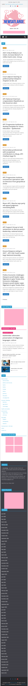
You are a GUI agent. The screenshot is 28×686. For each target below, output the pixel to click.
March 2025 (4, 555)
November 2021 (4, 664)
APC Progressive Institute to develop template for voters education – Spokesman (13, 126)
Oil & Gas (5, 415)
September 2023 (5, 604)
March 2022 (4, 653)
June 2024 (3, 579)
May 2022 (3, 648)
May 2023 (3, 615)
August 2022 (4, 640)
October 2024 (4, 568)
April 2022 (3, 651)
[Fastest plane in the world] (5, 369)
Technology (5, 406)
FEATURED (3, 417)
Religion (4, 419)
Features (5, 423)
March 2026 (4, 522)
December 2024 (4, 563)
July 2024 (3, 576)
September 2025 (5, 538)
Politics (4, 71)
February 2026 (4, 524)
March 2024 (4, 587)
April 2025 (3, 552)
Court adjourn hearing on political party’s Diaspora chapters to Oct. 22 (12, 79)
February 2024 (4, 590)
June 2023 (3, 612)
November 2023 (4, 598)
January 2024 (4, 593)
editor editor (12, 50)
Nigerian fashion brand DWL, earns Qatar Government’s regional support (11, 355)
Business (5, 402)
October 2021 (4, 667)
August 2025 (4, 541)
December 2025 (4, 530)
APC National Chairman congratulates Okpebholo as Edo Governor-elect (13, 101)
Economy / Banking (5, 400)
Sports (4, 385)
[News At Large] (3, 36)
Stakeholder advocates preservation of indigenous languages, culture (13, 337)
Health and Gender (5, 409)
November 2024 (4, 566)
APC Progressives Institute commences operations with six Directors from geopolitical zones (14, 180)
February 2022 (4, 656)
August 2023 (4, 607)
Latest (2, 428)
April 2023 (3, 618)
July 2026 (3, 513)
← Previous (4, 299)
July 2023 (3, 609)
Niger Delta (5, 412)
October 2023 (4, 601)
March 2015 (4, 673)
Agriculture (5, 404)
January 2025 (4, 560)
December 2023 (4, 596)
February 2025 (4, 557)
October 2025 (4, 535)
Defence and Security (7, 382)
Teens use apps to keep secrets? (18, 361)
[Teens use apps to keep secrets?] (5, 363)
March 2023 (4, 620)
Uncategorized (6, 397)
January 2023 (4, 626)
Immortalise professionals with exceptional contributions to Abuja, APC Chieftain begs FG (13, 153)
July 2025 (3, 544)
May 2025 (3, 549)
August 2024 (4, 574)
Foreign (4, 389)
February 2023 (4, 623)
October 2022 (4, 634)
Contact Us (3, 430)
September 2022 (5, 637)
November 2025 (4, 533)
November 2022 (4, 631)
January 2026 (4, 527)
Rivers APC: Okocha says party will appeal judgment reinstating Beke (14, 205)
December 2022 (4, 629)
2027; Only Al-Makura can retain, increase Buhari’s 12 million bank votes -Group (13, 55)
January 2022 (4, 659)
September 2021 (5, 670)
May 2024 (3, 582)
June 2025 (3, 546)
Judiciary (5, 393)
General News (4, 378)
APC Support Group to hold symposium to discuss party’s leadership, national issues (14, 229)
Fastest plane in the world (16, 368)
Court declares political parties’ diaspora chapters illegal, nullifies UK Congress (14, 5)
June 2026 (3, 516)
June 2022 (3, 645)
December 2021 (4, 662)
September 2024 (5, 571)
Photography (5, 421)
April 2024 (3, 585)
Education (5, 395)
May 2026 (3, 519)
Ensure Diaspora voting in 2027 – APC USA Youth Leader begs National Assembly (14, 253)
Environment (4, 411)
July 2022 (3, 642)
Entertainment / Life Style (8, 332)
